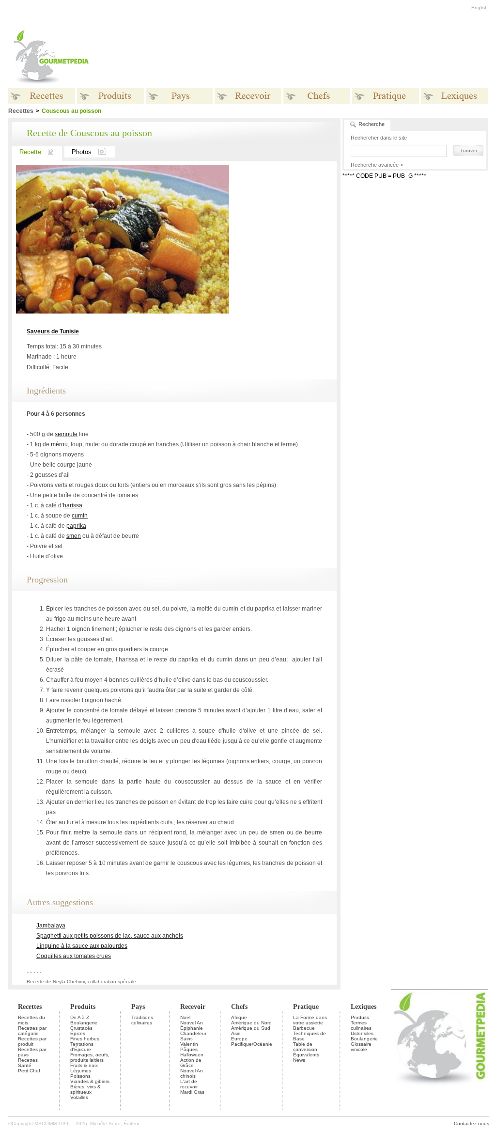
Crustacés (81, 1028)
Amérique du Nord (251, 1022)
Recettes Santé (28, 1062)
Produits (82, 1006)
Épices (77, 1033)
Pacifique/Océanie (251, 1044)
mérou (59, 444)
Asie (236, 1033)
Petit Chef (29, 1070)
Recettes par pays (32, 1052)
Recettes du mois (31, 1020)
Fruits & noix (84, 1065)
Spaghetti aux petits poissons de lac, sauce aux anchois (109, 935)
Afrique (239, 1017)
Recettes (30, 1006)
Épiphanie (191, 1028)
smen (73, 536)
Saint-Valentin (189, 1041)
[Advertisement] (308, 57)
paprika (76, 525)
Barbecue (304, 1028)
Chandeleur (193, 1033)
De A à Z (79, 1017)
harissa (72, 505)
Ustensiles (362, 1033)
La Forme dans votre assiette (310, 1020)
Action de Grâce (191, 1062)
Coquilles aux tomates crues (73, 956)
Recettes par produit (32, 1041)
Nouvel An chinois (191, 1073)
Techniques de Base (309, 1036)
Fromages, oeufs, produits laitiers (89, 1057)
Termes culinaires (361, 1025)
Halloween (191, 1054)
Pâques (189, 1049)
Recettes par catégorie (32, 1030)
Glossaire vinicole (361, 1046)
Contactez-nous (471, 1123)
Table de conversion (305, 1046)
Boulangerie (83, 1022)
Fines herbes (84, 1038)
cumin (80, 515)
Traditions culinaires (142, 1020)
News (299, 1060)
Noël (185, 1017)
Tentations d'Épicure (81, 1046)
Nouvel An (191, 1022)
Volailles (79, 1097)
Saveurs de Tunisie (53, 331)
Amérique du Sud (250, 1028)
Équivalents (306, 1054)
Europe (239, 1038)
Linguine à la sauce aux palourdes (81, 945)
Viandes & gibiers (89, 1081)
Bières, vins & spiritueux (85, 1089)
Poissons (80, 1076)
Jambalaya (50, 925)
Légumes (80, 1070)
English (479, 7)
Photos (82, 152)
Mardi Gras (192, 1092)
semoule (66, 434)
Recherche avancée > (377, 165)
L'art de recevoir (189, 1084)
